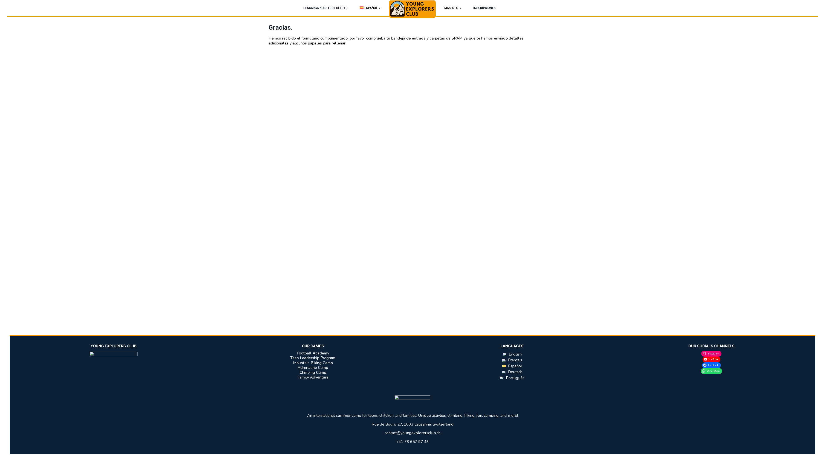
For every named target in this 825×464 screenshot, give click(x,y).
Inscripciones (484, 8)
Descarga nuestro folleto (325, 8)
